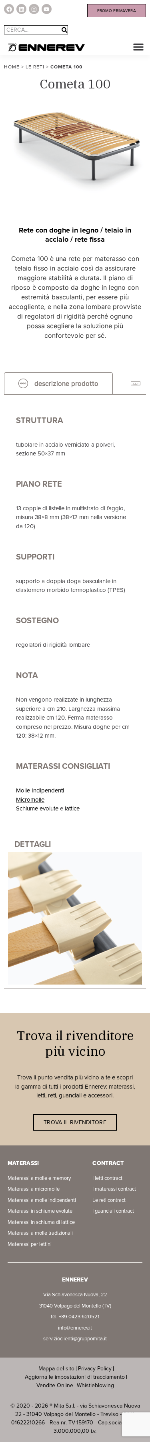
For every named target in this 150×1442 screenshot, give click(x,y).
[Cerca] (64, 30)
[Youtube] (47, 9)
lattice (72, 808)
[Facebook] (9, 9)
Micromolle (30, 799)
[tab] (58, 383)
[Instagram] (34, 9)
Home (12, 66)
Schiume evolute (37, 808)
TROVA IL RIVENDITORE (75, 1122)
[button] (138, 46)
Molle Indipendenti (40, 790)
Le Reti (35, 66)
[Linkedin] (21, 9)
